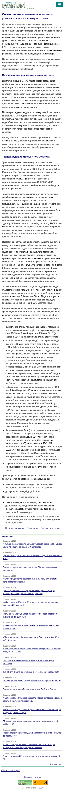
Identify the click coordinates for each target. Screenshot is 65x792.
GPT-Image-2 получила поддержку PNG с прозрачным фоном (31, 681)
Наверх (37, 777)
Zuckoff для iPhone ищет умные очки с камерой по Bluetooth (31, 672)
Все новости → (57, 764)
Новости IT (7, 537)
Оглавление (33, 528)
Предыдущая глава (15, 528)
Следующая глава (50, 528)
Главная (28, 777)
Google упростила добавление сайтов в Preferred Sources (30, 689)
